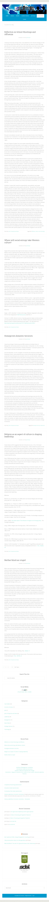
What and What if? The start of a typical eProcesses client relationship (19, 843)
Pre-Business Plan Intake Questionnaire (13, 791)
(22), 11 (28, 650)
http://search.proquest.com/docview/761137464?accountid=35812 (19, 323)
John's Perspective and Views (14, 231)
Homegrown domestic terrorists (18, 336)
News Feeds (7, 723)
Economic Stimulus (8, 707)
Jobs (5, 710)
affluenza (33, 231)
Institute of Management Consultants (24, 767)
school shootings (41, 231)
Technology (6, 729)
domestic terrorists (36, 425)
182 (25, 650)
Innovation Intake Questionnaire (11, 788)
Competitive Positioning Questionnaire (13, 784)
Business (25, 834)
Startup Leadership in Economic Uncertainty (14, 794)
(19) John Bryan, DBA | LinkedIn (24, 692)
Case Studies (7, 704)
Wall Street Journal (21, 314)
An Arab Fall (13, 821)
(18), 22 (18, 656)
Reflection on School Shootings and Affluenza (20, 33)
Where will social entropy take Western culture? (21, 241)
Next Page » (16, 667)
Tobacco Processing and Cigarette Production (21, 815)
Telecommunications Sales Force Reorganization (15, 840)
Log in (33, 895)
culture (37, 231)
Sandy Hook (42, 425)
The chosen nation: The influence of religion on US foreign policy (26, 520)
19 (12, 667)
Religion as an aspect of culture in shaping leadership (23, 435)
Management (7, 719)
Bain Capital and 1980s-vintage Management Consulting (16, 837)
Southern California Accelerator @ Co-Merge (24, 770)
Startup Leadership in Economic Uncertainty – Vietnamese (17, 799)
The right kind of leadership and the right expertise (22, 811)
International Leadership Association (24, 769)
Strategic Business (8, 726)
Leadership (6, 716)
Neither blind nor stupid (15, 560)
